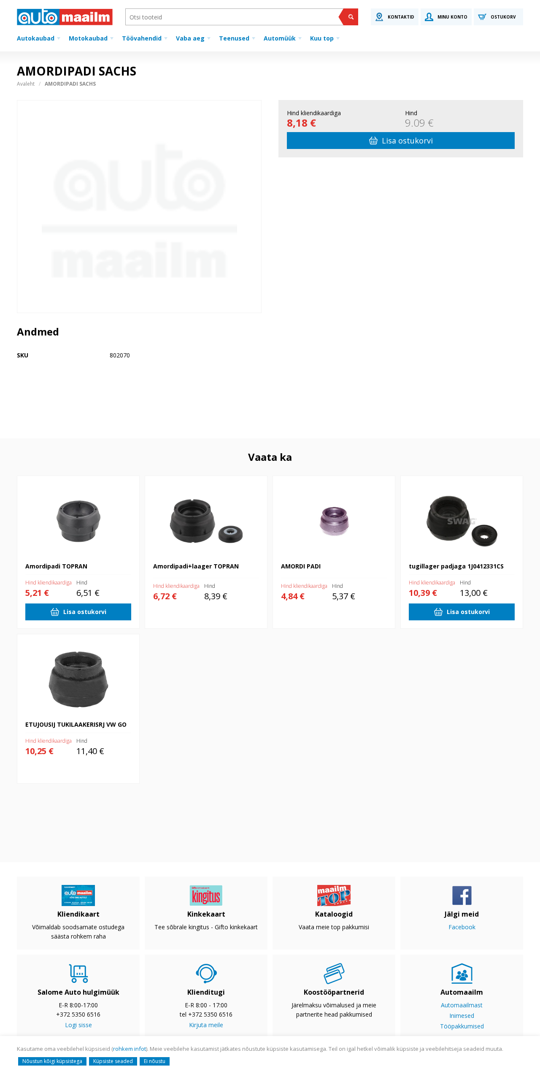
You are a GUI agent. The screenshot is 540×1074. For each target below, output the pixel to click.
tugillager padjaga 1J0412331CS (443, 480)
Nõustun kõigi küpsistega (52, 1061)
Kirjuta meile (206, 1025)
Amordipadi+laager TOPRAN (184, 480)
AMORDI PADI (292, 480)
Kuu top (322, 38)
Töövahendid (142, 38)
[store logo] (65, 16)
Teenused (234, 38)
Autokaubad (35, 38)
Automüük (280, 38)
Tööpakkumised (462, 1026)
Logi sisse (78, 1025)
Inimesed (461, 1016)
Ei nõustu (154, 1061)
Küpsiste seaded (113, 1061)
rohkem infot (129, 1048)
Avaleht (26, 83)
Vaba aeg (190, 38)
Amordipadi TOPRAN (45, 480)
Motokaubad (88, 38)
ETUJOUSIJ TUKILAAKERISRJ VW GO (65, 638)
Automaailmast (462, 1005)
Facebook (461, 927)
